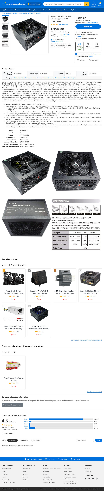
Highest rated (24, 440)
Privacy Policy (68, 471)
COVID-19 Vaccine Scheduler (51, 469)
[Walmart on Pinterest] (97, 478)
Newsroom (5, 474)
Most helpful (36, 440)
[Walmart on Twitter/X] (89, 478)
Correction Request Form (12, 405)
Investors (4, 477)
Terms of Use (67, 469)
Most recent (12, 440)
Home (3, 13)
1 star (26, 428)
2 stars (26, 426)
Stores (24, 471)
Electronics (9, 13)
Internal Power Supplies (69, 78)
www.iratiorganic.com (57, 41)
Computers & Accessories (20, 13)
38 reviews (65, 24)
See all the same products (94, 392)
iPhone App (88, 469)
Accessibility (46, 477)
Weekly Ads (76, 459)
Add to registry (94, 60)
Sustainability (6, 480)
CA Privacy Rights (69, 474)
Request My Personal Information (70, 478)
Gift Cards (26, 480)
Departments (9, 10)
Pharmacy (59, 10)
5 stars (26, 419)
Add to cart (88, 26)
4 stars (26, 421)
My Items (74, 10)
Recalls (45, 474)
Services (17, 10)
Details (91, 56)
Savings (25, 10)
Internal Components (56, 78)
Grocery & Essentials (35, 10)
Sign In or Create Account (34, 459)
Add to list (82, 60)
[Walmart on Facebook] (86, 478)
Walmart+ (25, 477)
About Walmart (6, 469)
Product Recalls (47, 480)
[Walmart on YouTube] (93, 478)
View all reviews (8, 434)
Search (99, 440)
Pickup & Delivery (48, 10)
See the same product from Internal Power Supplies (86, 340)
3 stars (26, 423)
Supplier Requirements (8, 482)
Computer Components (34, 13)
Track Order (63, 459)
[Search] (86, 4)
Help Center (51, 459)
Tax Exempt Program (49, 482)
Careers (66, 10)
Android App (88, 471)
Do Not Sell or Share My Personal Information (71, 482)
